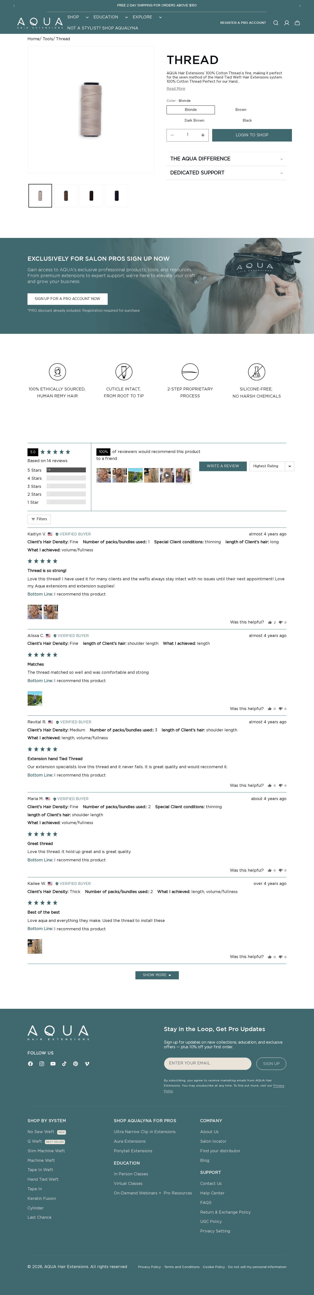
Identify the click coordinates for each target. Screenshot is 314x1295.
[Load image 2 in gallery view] (65, 195)
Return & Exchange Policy (225, 1212)
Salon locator (213, 1141)
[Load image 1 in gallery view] (40, 195)
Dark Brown (194, 120)
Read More (176, 88)
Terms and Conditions (182, 1267)
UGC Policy (211, 1222)
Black (247, 120)
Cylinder (35, 1208)
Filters (41, 519)
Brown (240, 110)
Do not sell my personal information (257, 1267)
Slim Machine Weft (46, 1151)
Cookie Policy (215, 1267)
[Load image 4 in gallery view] (116, 195)
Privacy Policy (150, 1267)
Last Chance (39, 1217)
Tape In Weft (40, 1170)
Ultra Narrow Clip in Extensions (145, 1132)
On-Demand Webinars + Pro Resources (153, 1193)
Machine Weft (41, 1161)
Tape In (34, 1189)
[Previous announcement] (14, 6)
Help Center (212, 1193)
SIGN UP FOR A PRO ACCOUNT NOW (67, 299)
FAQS (205, 1203)
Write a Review (223, 466)
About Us (209, 1132)
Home (33, 39)
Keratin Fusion (41, 1199)
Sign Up (271, 1064)
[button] (77, 17)
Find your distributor (220, 1151)
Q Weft (34, 1141)
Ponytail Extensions (133, 1151)
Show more (155, 975)
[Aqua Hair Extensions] (39, 23)
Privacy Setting (215, 1231)
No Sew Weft (40, 1132)
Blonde (191, 110)
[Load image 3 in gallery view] (91, 195)
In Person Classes (131, 1174)
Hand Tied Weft (43, 1179)
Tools (48, 39)
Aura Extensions (130, 1141)
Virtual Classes (128, 1184)
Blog (204, 1161)
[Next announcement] (300, 6)
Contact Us (211, 1184)
